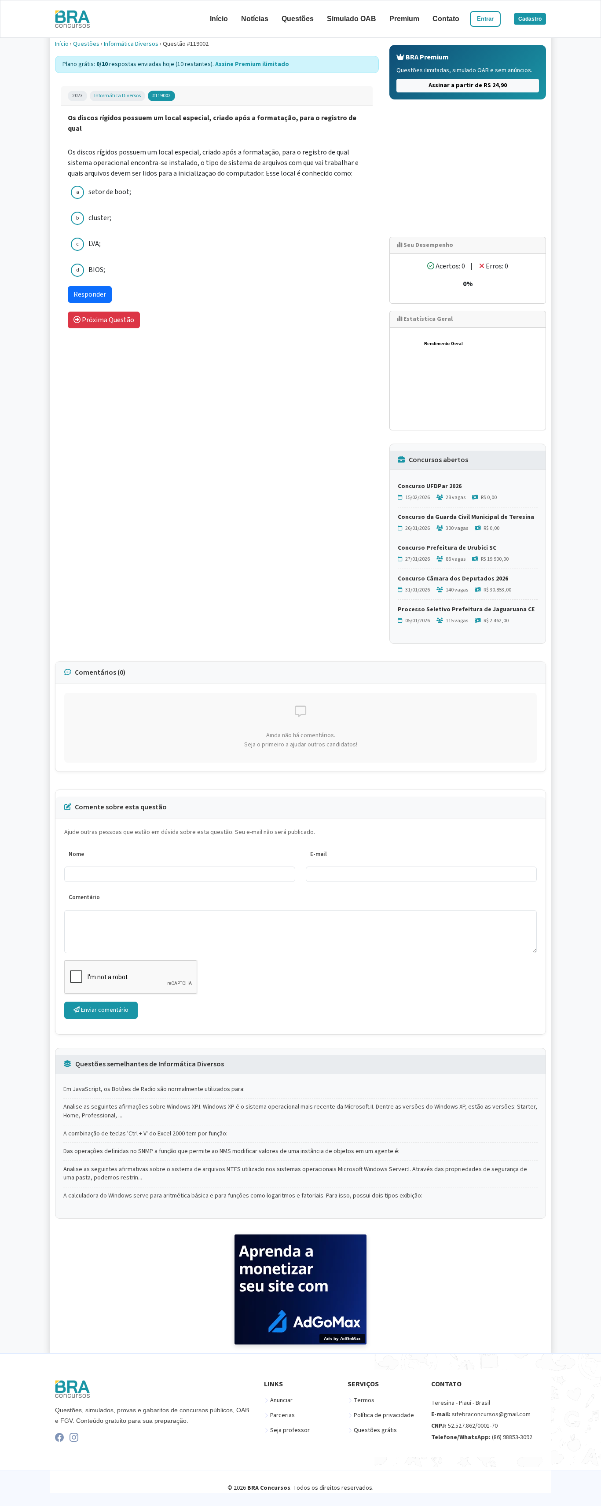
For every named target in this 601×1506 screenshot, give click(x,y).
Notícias (254, 18)
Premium (404, 18)
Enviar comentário (104, 1010)
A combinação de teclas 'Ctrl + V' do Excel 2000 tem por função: (145, 1134)
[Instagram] (74, 1437)
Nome (76, 854)
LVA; (94, 244)
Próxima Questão (107, 320)
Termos (364, 1400)
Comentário (84, 897)
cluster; (99, 218)
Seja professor (290, 1430)
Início (219, 18)
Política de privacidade (384, 1415)
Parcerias (282, 1415)
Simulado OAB (351, 18)
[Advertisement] (467, 168)
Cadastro (530, 19)
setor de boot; (109, 192)
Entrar (485, 18)
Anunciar (281, 1400)
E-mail (318, 854)
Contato (445, 18)
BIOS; (96, 270)
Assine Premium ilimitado (252, 64)
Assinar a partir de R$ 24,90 (468, 85)
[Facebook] (59, 1437)
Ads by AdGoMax (342, 1338)
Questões (298, 18)
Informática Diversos (131, 44)
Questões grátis (375, 1430)
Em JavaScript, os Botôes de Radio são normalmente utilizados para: (154, 1089)
